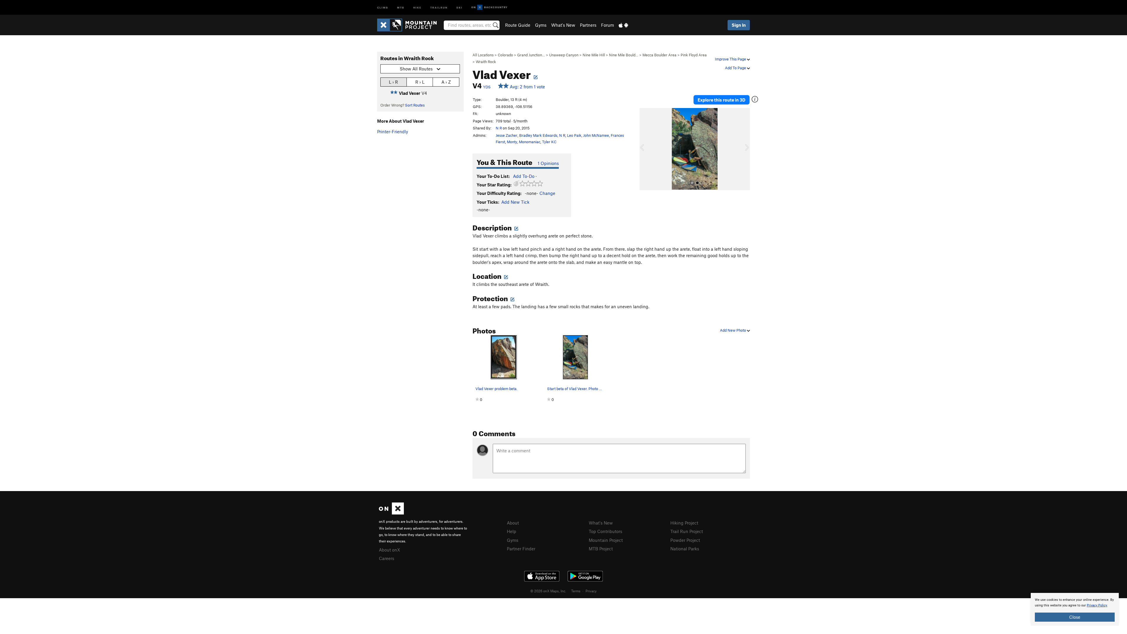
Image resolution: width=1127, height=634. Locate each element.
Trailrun (439, 7)
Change (547, 193)
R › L (419, 82)
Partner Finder (521, 548)
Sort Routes (415, 105)
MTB (400, 7)
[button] (645, 149)
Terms (576, 591)
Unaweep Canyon (563, 55)
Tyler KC (549, 141)
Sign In (739, 25)
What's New (563, 25)
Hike (417, 7)
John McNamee (596, 135)
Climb (382, 7)
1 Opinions (548, 163)
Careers (386, 558)
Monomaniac (529, 141)
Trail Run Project (686, 531)
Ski (459, 7)
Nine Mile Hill (594, 55)
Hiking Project (684, 522)
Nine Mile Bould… (623, 55)
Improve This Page (731, 59)
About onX (389, 549)
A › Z (446, 82)
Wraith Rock (486, 61)
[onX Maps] (391, 512)
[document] (1075, 609)
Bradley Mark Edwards (538, 135)
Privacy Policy (1097, 605)
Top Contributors (605, 531)
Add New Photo (733, 330)
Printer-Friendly (392, 131)
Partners (588, 25)
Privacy (591, 591)
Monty (512, 141)
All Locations (483, 55)
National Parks (684, 548)
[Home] (410, 24)
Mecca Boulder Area (659, 55)
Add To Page (736, 67)
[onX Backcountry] (489, 7)
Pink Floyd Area (694, 55)
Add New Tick (515, 202)
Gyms (540, 25)
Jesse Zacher (506, 135)
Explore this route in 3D (721, 99)
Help (511, 531)
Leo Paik (574, 135)
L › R (393, 82)
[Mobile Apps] (623, 25)
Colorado (505, 55)
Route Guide (517, 25)
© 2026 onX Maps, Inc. (548, 591)
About (513, 522)
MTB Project (601, 548)
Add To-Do (523, 176)
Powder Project (685, 540)
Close (1074, 617)
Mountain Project (606, 540)
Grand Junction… (531, 55)
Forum (607, 25)
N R (499, 128)
